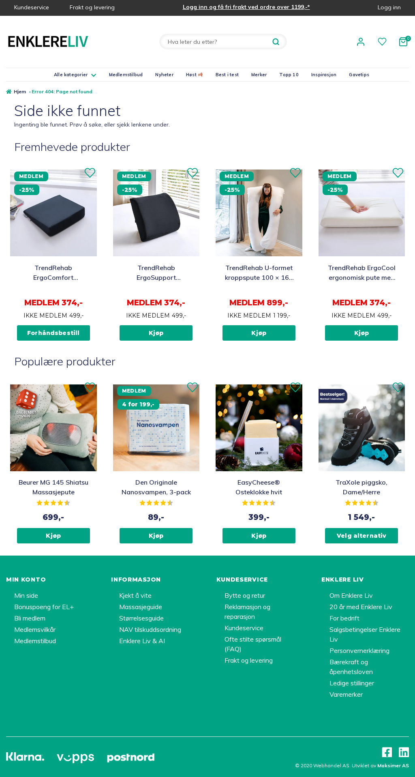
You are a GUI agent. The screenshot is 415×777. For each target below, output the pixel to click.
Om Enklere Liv (351, 595)
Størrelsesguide (141, 618)
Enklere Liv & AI (142, 641)
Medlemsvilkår (35, 629)
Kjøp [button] (156, 333)
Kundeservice (31, 7)
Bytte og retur (245, 595)
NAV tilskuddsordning (150, 629)
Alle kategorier (71, 74)
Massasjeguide (140, 607)
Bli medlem (29, 618)
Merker (259, 74)
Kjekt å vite (135, 595)
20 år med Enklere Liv (360, 607)
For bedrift (344, 618)
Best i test (227, 74)
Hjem (20, 91)
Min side (26, 595)
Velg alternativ (361, 535)
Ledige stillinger (351, 683)
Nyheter (164, 74)
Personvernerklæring (359, 650)
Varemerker (346, 694)
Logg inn (389, 7)
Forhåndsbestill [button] (53, 333)
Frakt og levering (92, 7)
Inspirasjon (323, 74)
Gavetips (359, 74)
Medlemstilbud (126, 74)
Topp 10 (289, 74)
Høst (192, 74)
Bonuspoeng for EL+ (44, 607)
